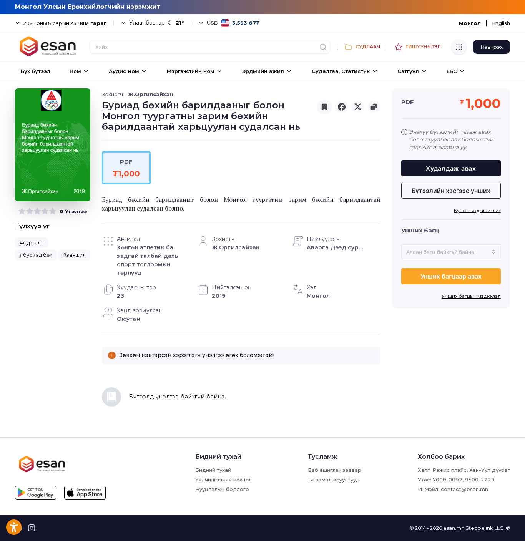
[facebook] (341, 107)
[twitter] (357, 107)
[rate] (22, 211)
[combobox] (451, 252)
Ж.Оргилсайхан (150, 94)
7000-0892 (447, 479)
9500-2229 (480, 479)
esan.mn (453, 528)
